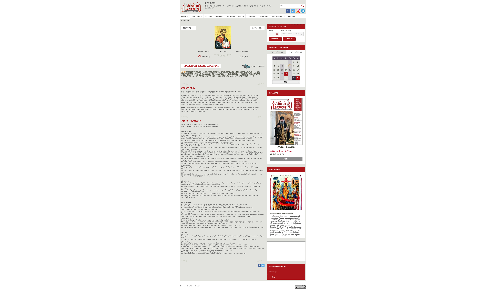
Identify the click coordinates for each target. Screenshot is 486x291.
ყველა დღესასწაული (290, 34)
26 (278, 78)
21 (286, 74)
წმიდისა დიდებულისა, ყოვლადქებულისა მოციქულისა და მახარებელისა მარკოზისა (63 (222, 72)
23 (294, 74)
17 (298, 70)
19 (278, 74)
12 (278, 70)
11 (274, 70)
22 (290, 74)
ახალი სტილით (295, 52)
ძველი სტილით (276, 52)
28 (286, 78)
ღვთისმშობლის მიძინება (281, 214)
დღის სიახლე (274, 170)
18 (274, 74)
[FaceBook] (259, 266)
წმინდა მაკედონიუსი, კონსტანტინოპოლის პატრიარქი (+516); (206, 74)
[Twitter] (263, 266)
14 (286, 70)
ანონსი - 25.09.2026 (286, 147)
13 (282, 70)
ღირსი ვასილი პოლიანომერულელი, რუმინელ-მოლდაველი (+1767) (227, 76)
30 (294, 78)
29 (290, 78)
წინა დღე (187, 28)
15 (290, 70)
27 (282, 78)
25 (274, 78)
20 (282, 74)
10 (298, 66)
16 (294, 70)
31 (298, 78)
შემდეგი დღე (257, 28)
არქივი (286, 159)
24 (298, 74)
